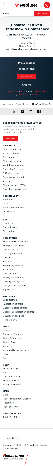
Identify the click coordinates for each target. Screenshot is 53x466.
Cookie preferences (13, 334)
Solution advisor (11, 380)
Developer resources (13, 316)
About (10, 104)
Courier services (11, 249)
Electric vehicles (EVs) (14, 185)
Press (18, 104)
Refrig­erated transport (14, 285)
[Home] (4, 104)
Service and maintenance (15, 241)
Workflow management (15, 165)
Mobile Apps (9, 211)
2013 (37, 91)
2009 (34, 94)
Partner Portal (10, 320)
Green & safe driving (13, 169)
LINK (5, 203)
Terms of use (9, 342)
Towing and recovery (13, 277)
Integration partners (13, 304)
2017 (8, 91)
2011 (20, 94)
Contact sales (10, 227)
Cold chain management (15, 189)
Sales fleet (8, 269)
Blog (5, 395)
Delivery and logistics (13, 281)
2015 (23, 91)
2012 (44, 91)
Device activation (11, 376)
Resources (8, 403)
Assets (6, 181)
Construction (9, 273)
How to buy (9, 223)
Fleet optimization (12, 161)
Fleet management (12, 149)
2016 (15, 91)
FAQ (5, 372)
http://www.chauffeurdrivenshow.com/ (26, 49)
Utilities (6, 257)
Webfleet (8, 199)
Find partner (9, 231)
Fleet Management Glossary (17, 399)
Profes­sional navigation (14, 177)
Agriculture (8, 289)
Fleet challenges (11, 407)
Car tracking (9, 157)
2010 (26, 94)
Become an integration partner (18, 312)
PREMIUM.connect (12, 173)
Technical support (12, 368)
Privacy (6, 330)
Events (26, 104)
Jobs (5, 354)
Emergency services (13, 265)
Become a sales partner (15, 308)
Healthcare (8, 261)
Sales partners (10, 300)
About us (7, 346)
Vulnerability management (16, 350)
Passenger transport (13, 253)
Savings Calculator (12, 384)
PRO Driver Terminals (13, 207)
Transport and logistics (14, 245)
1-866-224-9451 (11, 417)
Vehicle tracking (11, 153)
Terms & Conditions (12, 338)
